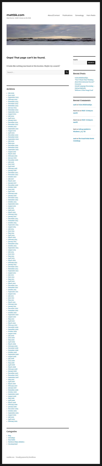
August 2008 (12, 356)
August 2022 (12, 114)
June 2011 (11, 298)
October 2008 (12, 352)
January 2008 (12, 371)
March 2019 (12, 154)
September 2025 (13, 97)
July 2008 (11, 359)
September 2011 (13, 292)
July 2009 (11, 336)
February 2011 (12, 304)
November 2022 (13, 110)
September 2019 (13, 149)
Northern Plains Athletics (16, 442)
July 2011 (11, 296)
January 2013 (12, 264)
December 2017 (13, 172)
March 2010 (12, 323)
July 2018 (11, 162)
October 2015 (12, 202)
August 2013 (12, 250)
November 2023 (13, 106)
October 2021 (12, 126)
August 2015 (12, 206)
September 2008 (13, 354)
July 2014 (11, 229)
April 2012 (11, 281)
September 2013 (13, 248)
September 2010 (13, 315)
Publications (67, 15)
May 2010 (11, 319)
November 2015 (13, 200)
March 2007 (12, 384)
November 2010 (13, 310)
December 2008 (13, 348)
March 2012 (12, 283)
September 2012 (13, 271)
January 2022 (12, 120)
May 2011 (11, 300)
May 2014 (11, 233)
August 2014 (12, 227)
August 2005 (12, 415)
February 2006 (12, 404)
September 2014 (13, 225)
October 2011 (12, 290)
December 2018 (13, 160)
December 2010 (13, 308)
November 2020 (13, 137)
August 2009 (12, 333)
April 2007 (11, 381)
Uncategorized (12, 444)
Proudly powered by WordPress (26, 457)
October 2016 (12, 187)
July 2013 (11, 252)
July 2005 (11, 417)
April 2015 (11, 210)
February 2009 (12, 346)
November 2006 (13, 390)
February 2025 (12, 99)
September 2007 (13, 377)
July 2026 (11, 93)
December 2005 (13, 409)
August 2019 (12, 152)
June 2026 (11, 95)
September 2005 (13, 413)
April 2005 (11, 419)
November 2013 (13, 244)
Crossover (78, 84)
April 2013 (11, 258)
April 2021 (11, 133)
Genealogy (79, 15)
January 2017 (12, 183)
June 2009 (11, 338)
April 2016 (11, 191)
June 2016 (11, 189)
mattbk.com (15, 15)
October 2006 (12, 392)
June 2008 (11, 361)
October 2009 (12, 331)
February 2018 (12, 168)
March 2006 (12, 402)
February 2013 (12, 262)
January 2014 (12, 241)
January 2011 (12, 306)
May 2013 (11, 256)
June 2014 (11, 231)
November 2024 (13, 101)
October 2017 (12, 177)
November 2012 (13, 269)
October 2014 (12, 223)
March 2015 (12, 212)
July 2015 (11, 208)
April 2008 (11, 365)
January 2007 (12, 388)
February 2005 (12, 421)
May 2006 (11, 398)
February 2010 (12, 325)
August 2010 (12, 317)
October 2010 (12, 313)
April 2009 (11, 342)
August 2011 (12, 294)
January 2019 (12, 158)
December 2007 (13, 373)
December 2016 (13, 185)
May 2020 (11, 143)
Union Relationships (81, 78)
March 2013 (12, 260)
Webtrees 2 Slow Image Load (84, 90)
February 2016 (12, 193)
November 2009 (13, 329)
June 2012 (11, 277)
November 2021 (13, 124)
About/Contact (54, 15)
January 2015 (12, 216)
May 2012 (11, 279)
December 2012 (13, 267)
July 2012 (11, 275)
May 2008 (11, 363)
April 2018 (11, 166)
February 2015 (12, 214)
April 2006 (11, 400)
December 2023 (13, 104)
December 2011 (13, 285)
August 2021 (12, 131)
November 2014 (13, 221)
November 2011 (13, 287)
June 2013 (11, 254)
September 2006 (13, 394)
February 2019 (12, 156)
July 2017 (11, 179)
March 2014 (12, 237)
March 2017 (12, 181)
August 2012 (12, 273)
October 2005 (12, 411)
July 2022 (11, 116)
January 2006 (12, 407)
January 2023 (12, 108)
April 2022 (11, 118)
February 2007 (12, 386)
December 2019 (13, 145)
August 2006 (12, 396)
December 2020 (13, 135)
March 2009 (12, 344)
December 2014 (13, 218)
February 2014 (12, 239)
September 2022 (13, 112)
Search (75, 60)
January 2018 (12, 170)
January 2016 (12, 195)
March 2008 (12, 367)
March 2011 (11, 302)
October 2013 (12, 246)
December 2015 (13, 198)
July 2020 (11, 141)
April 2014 (11, 235)
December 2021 (13, 122)
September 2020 (13, 139)
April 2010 (11, 321)
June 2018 (11, 164)
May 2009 (11, 340)
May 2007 (11, 379)
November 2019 (13, 147)
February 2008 (12, 369)
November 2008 (13, 350)
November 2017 (13, 175)
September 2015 (13, 204)
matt (74, 105)
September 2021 (13, 129)
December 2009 (13, 327)
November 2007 (13, 375)
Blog (9, 436)
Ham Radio (91, 15)
